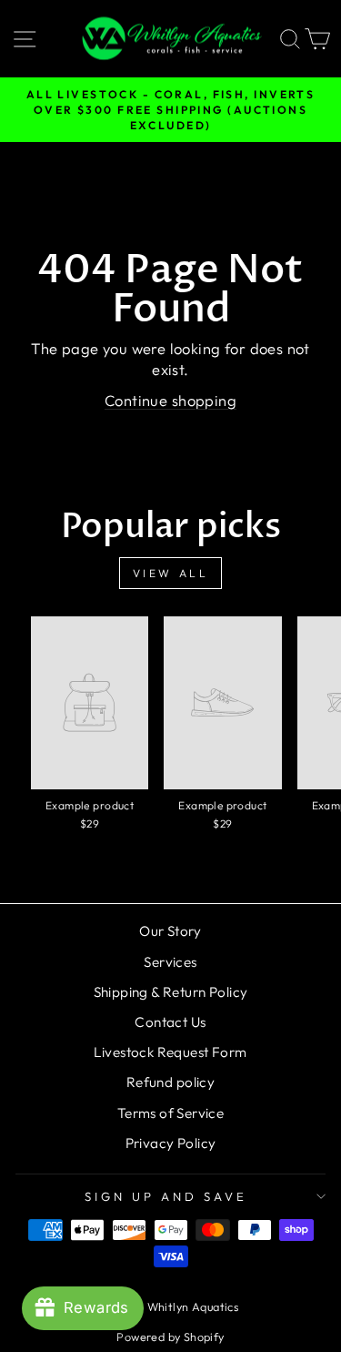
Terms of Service (171, 1113)
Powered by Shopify (170, 1336)
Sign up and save (166, 1196)
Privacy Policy (170, 1143)
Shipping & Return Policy (171, 992)
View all (171, 573)
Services (170, 962)
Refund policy (170, 1082)
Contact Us (170, 1022)
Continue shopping (170, 400)
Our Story (170, 931)
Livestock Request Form (170, 1052)
